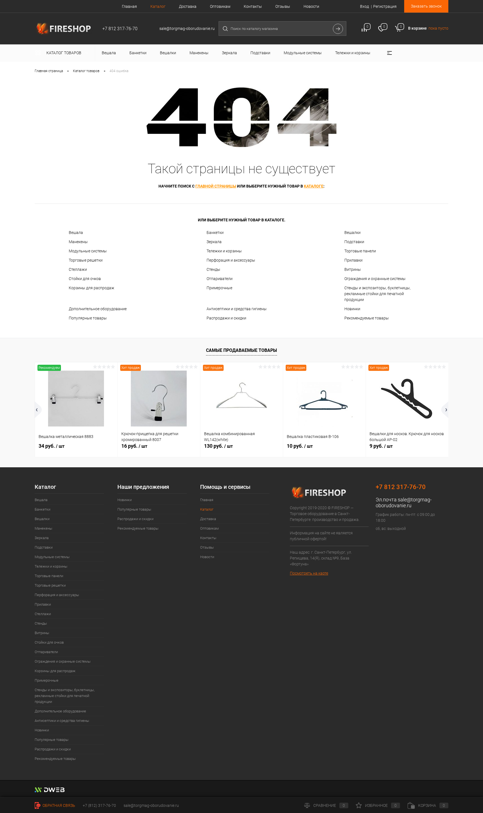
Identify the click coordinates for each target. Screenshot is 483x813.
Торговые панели (360, 251)
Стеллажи (78, 269)
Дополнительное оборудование (98, 309)
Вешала (76, 232)
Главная (129, 6)
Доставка (187, 6)
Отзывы (282, 6)
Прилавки (353, 260)
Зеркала (214, 242)
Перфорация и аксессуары (231, 260)
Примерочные (219, 288)
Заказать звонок (426, 6)
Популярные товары (88, 318)
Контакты (253, 6)
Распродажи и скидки (226, 318)
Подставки (354, 242)
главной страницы (215, 186)
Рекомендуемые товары (366, 318)
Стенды (213, 269)
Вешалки (352, 232)
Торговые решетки (86, 260)
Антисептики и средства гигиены (237, 309)
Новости (311, 6)
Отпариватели (220, 278)
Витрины (352, 269)
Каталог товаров (64, 53)
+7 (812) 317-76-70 (99, 805)
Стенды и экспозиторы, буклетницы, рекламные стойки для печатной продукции (377, 294)
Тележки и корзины (224, 251)
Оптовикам (220, 6)
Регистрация (385, 6)
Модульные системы (88, 251)
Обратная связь (58, 805)
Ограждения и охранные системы (375, 278)
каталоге (313, 186)
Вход (364, 6)
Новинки (352, 309)
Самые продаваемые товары (241, 350)
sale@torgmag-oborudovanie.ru (404, 502)
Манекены (78, 242)
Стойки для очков (85, 278)
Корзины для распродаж (91, 288)
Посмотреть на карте (309, 573)
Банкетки (215, 232)
